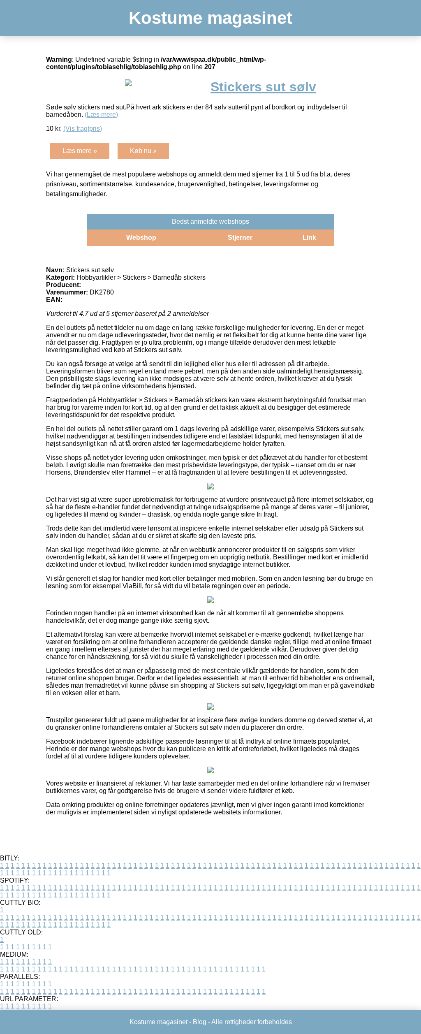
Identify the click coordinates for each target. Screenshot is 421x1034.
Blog (199, 1021)
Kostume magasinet (210, 18)
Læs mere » (79, 150)
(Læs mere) (101, 114)
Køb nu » (143, 150)
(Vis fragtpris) (82, 128)
